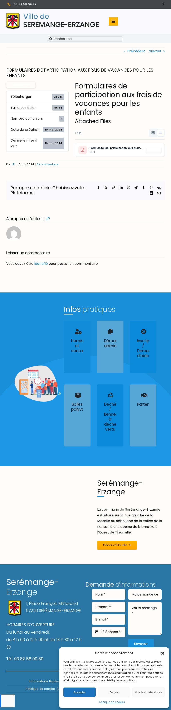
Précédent (136, 51)
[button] (163, 653)
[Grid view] (153, 132)
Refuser (114, 692)
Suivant (155, 51)
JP (13, 164)
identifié (41, 263)
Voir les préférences (148, 692)
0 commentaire (48, 164)
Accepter (79, 692)
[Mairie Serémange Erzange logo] (52, 14)
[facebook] (163, 4)
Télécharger (20, 85)
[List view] (160, 132)
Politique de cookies (112, 702)
